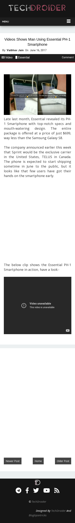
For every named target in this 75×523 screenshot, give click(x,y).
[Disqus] (37, 399)
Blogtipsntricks (37, 515)
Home (38, 461)
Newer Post (13, 461)
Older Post (63, 461)
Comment (68, 57)
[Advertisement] (37, 220)
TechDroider (39, 501)
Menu (5, 21)
